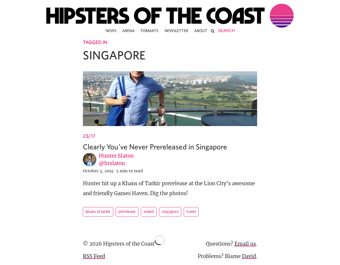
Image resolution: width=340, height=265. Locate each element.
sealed (149, 212)
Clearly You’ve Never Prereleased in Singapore (155, 146)
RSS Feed (94, 256)
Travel (191, 212)
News (111, 30)
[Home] (170, 16)
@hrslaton (112, 163)
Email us (245, 244)
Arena (128, 30)
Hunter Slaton (116, 156)
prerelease (127, 212)
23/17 (89, 136)
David (249, 256)
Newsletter (176, 30)
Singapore (170, 212)
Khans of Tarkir (98, 212)
